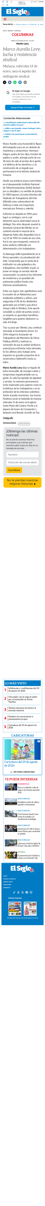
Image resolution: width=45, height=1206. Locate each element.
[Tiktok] (14, 892)
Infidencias (33, 24)
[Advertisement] (22, 583)
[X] (12, 2)
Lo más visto (16, 683)
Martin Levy (22, 43)
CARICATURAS (22, 735)
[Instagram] (8, 5)
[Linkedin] (20, 82)
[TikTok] (4, 2)
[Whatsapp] (15, 82)
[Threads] (8, 2)
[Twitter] (4, 82)
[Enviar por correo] (25, 82)
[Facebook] (4, 5)
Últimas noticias (21, 24)
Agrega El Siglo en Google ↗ (22, 107)
